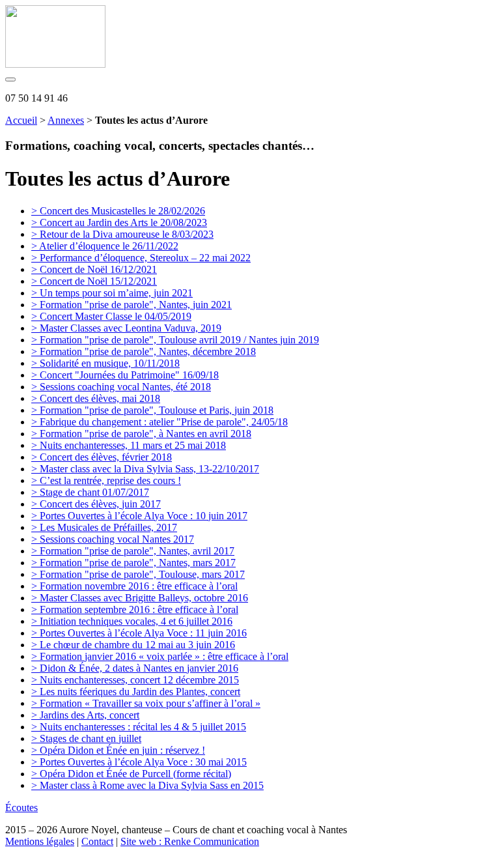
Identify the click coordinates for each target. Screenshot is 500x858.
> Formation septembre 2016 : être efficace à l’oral (134, 609)
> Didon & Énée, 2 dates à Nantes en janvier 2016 (134, 668)
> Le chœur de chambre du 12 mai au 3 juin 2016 (133, 644)
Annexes (66, 120)
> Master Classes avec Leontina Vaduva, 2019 (126, 328)
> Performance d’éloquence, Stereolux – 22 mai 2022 (141, 257)
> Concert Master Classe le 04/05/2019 (111, 316)
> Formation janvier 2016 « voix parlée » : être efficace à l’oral (159, 656)
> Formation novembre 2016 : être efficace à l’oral (134, 586)
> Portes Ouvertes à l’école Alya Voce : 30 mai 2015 (139, 761)
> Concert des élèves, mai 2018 (95, 398)
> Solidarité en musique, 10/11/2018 (105, 363)
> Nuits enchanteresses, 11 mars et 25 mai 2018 (128, 445)
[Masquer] (10, 79)
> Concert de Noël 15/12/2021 (94, 281)
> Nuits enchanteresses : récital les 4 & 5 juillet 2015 (138, 726)
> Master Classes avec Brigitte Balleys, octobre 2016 (139, 597)
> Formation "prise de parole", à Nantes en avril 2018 (141, 433)
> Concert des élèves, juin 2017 (96, 503)
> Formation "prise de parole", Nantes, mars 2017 (133, 562)
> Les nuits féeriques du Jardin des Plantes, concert (135, 691)
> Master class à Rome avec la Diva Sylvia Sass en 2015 (147, 785)
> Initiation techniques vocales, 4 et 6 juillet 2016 (131, 621)
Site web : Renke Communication (189, 841)
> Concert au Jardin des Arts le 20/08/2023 (119, 222)
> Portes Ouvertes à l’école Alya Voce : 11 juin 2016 (139, 632)
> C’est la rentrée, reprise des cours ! (106, 480)
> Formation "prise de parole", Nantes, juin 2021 (131, 304)
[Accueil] (55, 64)
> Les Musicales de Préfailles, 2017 (104, 527)
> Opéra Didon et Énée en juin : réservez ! (118, 750)
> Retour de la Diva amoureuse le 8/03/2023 (122, 234)
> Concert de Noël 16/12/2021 (94, 269)
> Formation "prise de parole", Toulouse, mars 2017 (138, 574)
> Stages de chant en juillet (86, 738)
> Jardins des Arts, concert (85, 715)
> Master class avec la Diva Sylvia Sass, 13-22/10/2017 (145, 468)
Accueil (21, 120)
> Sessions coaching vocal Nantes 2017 (112, 539)
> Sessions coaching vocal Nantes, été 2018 (121, 386)
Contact (97, 841)
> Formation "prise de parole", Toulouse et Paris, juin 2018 (152, 410)
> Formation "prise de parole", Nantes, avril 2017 (132, 550)
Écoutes (21, 807)
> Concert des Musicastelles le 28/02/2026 (118, 210)
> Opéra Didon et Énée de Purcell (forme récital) (131, 773)
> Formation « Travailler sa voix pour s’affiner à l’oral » (145, 703)
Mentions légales (39, 841)
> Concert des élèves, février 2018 (101, 457)
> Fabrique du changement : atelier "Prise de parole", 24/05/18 (159, 421)
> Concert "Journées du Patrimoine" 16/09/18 (125, 374)
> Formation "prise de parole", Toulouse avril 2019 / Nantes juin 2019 (175, 339)
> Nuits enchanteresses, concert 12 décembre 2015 (135, 679)
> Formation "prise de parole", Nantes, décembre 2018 (143, 351)
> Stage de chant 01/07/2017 (90, 492)
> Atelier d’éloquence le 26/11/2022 (104, 245)
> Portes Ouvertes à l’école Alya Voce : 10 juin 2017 (139, 515)
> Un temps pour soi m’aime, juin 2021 (112, 292)
